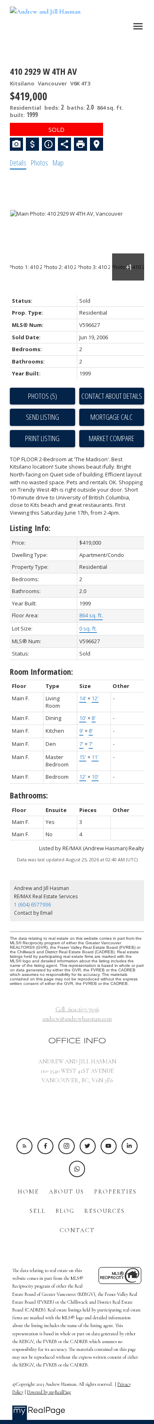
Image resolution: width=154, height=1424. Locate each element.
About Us (66, 1191)
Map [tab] (58, 163)
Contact (77, 1230)
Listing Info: (30, 528)
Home (28, 1191)
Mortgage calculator (112, 417)
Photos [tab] (39, 163)
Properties (115, 1191)
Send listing (42, 417)
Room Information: (41, 671)
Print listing (42, 438)
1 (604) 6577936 (32, 904)
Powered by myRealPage (49, 1392)
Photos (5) (42, 396)
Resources (104, 1211)
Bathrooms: (29, 795)
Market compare (111, 438)
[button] (24, 1146)
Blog (64, 1211)
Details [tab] (18, 163)
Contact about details (111, 396)
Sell (38, 1211)
